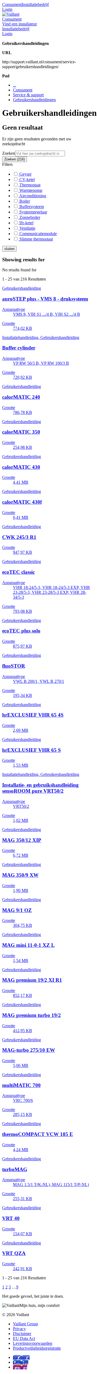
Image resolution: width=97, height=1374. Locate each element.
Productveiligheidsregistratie (37, 1348)
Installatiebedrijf (35, 4)
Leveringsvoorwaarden (32, 1343)
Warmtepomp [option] (30, 190)
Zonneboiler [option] (29, 217)
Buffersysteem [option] (31, 206)
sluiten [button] (9, 249)
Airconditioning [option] (32, 195)
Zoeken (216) (14, 159)
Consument (12, 4)
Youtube (20, 1367)
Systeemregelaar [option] (32, 212)
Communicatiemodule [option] (37, 233)
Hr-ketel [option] (25, 222)
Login (7, 9)
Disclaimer (22, 1333)
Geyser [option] (25, 174)
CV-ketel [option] (26, 179)
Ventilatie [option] (26, 228)
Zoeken (8, 153)
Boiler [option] (24, 201)
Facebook (21, 1357)
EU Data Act (24, 1338)
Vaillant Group (25, 1324)
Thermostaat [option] (29, 185)
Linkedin (20, 1362)
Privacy (19, 1328)
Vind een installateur (19, 24)
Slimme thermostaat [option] (35, 239)
